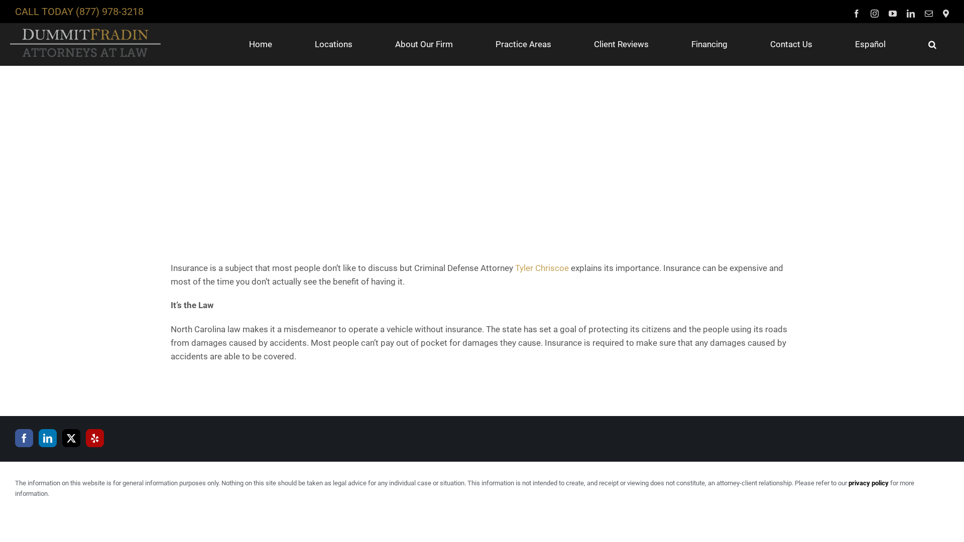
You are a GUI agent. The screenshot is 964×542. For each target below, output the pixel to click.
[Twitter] (71, 438)
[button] (932, 44)
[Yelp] (95, 438)
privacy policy (869, 483)
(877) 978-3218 (110, 12)
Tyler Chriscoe (542, 268)
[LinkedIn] (48, 438)
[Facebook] (24, 438)
